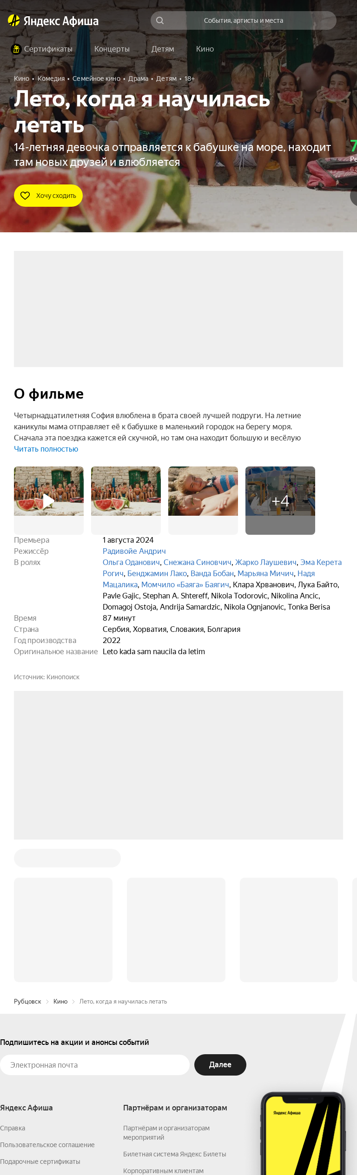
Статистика (138, 1147)
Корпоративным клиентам (163, 1030)
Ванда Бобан (212, 573)
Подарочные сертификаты (40, 1020)
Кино (60, 860)
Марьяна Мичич (266, 573)
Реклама (180, 1147)
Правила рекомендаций (36, 1071)
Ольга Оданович (131, 562)
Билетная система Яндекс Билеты (174, 1013)
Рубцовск (27, 860)
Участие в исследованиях (38, 1054)
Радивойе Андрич (134, 551)
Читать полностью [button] (46, 449)
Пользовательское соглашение (47, 1004)
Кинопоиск (62, 677)
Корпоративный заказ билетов (170, 1046)
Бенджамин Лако (157, 573)
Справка (12, 987)
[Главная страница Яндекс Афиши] (14, 20)
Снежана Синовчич (197, 562)
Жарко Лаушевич (266, 562)
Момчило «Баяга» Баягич (185, 584)
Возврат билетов (26, 1037)
